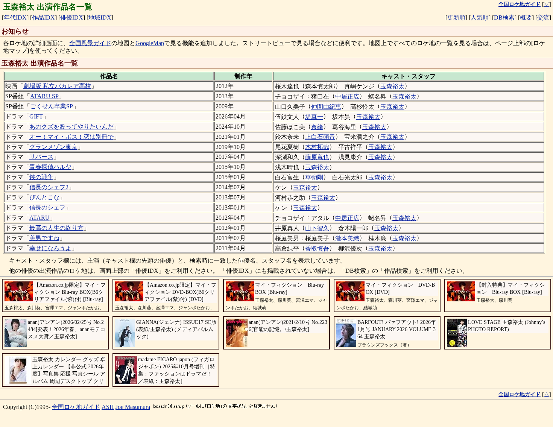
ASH (108, 407)
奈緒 (317, 127)
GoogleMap (149, 43)
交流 (543, 17)
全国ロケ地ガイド (76, 407)
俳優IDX (71, 17)
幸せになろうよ (50, 248)
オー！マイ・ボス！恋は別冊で (71, 137)
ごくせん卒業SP (51, 106)
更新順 (456, 17)
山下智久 (317, 228)
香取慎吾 (317, 248)
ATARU (39, 217)
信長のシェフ (47, 207)
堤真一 (314, 117)
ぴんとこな (44, 197)
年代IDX (15, 17)
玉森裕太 (392, 86)
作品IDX (43, 17)
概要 (526, 17)
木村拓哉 (317, 147)
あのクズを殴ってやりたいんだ (71, 126)
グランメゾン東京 (53, 147)
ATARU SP (44, 96)
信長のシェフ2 (48, 187)
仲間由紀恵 (326, 106)
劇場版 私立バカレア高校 (57, 86)
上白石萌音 (320, 137)
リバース (41, 156)
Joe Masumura (132, 407)
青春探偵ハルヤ (50, 167)
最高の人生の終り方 (56, 228)
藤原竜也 (317, 157)
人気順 (480, 17)
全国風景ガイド (90, 43)
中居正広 (347, 96)
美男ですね (44, 238)
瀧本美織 (347, 238)
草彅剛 (314, 177)
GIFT (36, 116)
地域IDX (99, 17)
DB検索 (504, 17)
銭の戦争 (41, 177)
